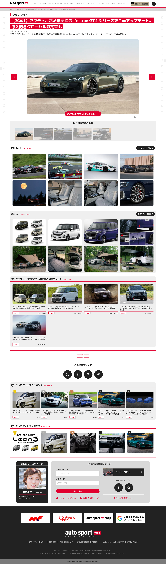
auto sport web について (113, 542)
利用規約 (52, 542)
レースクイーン (111, 3)
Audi (80, 356)
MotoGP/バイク (81, 3)
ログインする (77, 491)
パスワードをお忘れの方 (68, 498)
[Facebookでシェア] (78, 374)
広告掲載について (66, 542)
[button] (152, 77)
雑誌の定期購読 (83, 542)
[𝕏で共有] (67, 374)
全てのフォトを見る (144, 148)
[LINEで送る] (88, 374)
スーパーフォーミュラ (55, 3)
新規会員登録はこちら (91, 498)
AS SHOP (121, 3)
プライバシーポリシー (36, 542)
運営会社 (95, 542)
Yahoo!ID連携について (125, 498)
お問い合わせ (132, 542)
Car (87, 356)
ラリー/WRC (92, 3)
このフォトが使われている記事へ (81, 113)
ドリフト (101, 3)
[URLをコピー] (98, 374)
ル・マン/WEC (69, 3)
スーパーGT (42, 3)
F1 (35, 3)
